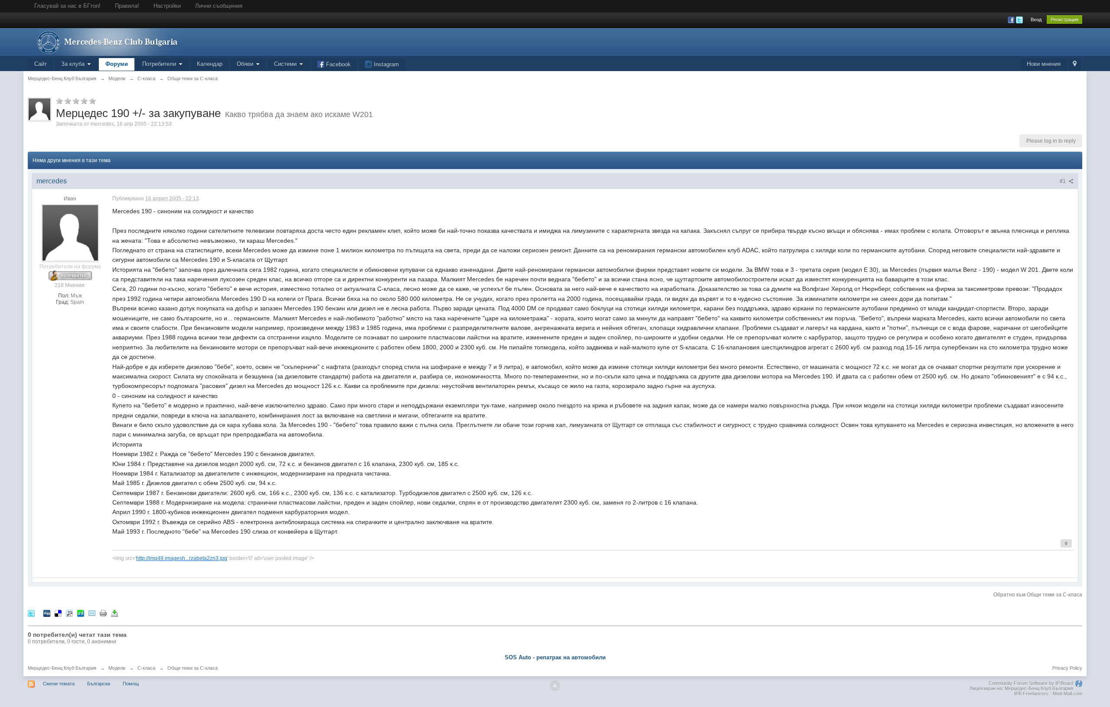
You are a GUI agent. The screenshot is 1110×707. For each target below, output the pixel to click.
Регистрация (1064, 19)
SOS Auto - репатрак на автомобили (555, 657)
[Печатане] (103, 612)
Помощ (131, 683)
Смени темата (59, 683)
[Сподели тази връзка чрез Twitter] (31, 612)
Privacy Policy (1067, 668)
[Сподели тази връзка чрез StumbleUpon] (80, 612)
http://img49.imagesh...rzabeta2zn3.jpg (181, 558)
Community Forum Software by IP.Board (1031, 683)
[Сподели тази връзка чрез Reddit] (69, 612)
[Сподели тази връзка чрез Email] (91, 612)
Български (98, 683)
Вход (1036, 19)
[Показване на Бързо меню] (1074, 64)
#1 (1063, 181)
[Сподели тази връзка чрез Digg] (46, 612)
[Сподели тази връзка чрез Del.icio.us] (58, 612)
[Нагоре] (555, 686)
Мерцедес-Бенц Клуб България (62, 668)
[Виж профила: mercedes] (70, 233)
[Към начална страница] (105, 41)
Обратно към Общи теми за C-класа (1037, 595)
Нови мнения (1044, 64)
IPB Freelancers (1031, 693)
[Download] (114, 612)
